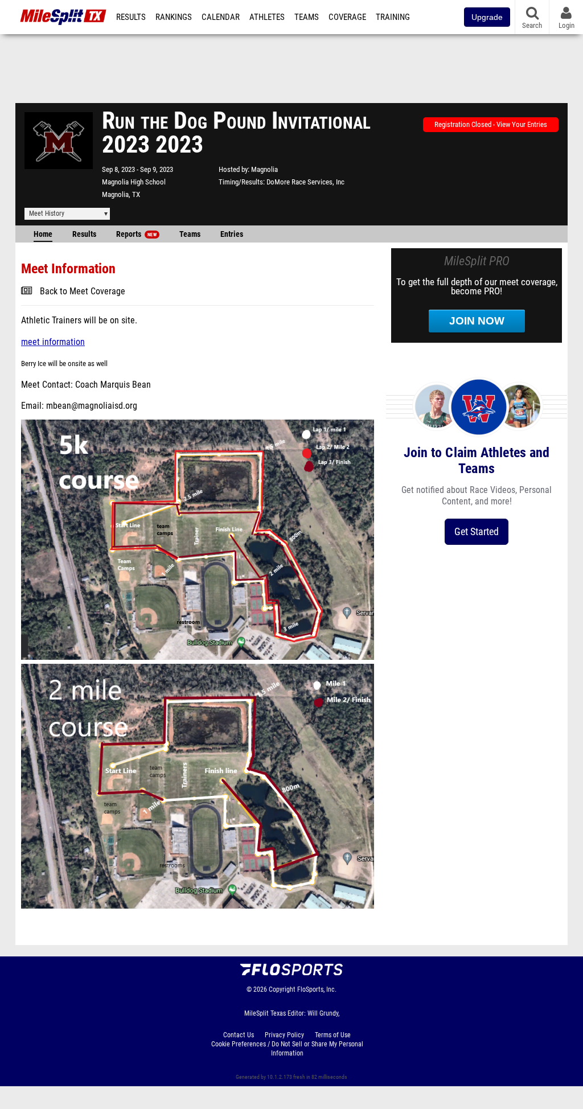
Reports (136, 234)
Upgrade (487, 17)
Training (393, 17)
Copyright (282, 989)
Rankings (173, 17)
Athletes (267, 17)
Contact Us (238, 1035)
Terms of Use (333, 1035)
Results (131, 17)
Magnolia (264, 169)
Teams (306, 17)
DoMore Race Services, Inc (305, 182)
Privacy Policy (284, 1035)
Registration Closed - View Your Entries (490, 124)
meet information (53, 342)
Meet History (46, 213)
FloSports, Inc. (316, 989)
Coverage (347, 17)
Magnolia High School (134, 182)
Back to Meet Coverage (82, 291)
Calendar (221, 17)
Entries (231, 234)
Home (43, 234)
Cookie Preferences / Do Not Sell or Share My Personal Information (287, 1048)
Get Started (476, 531)
